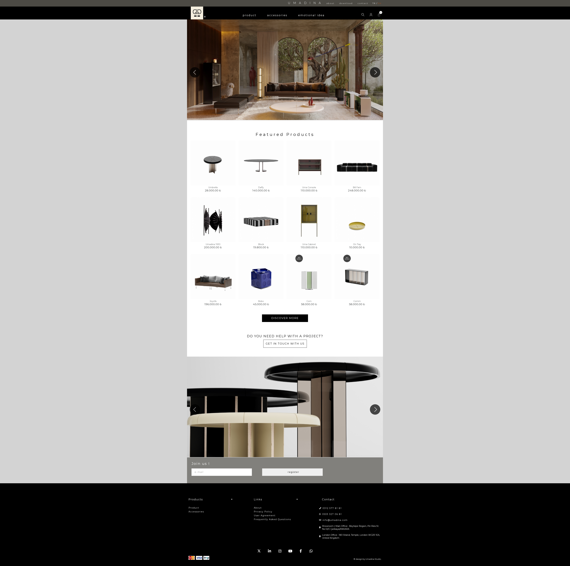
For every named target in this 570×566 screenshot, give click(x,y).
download (346, 3)
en (379, 3)
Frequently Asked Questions (272, 519)
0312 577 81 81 (332, 508)
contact (363, 3)
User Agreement (265, 515)
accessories (277, 15)
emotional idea (311, 15)
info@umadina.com (335, 520)
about (330, 3)
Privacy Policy (263, 512)
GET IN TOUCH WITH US (285, 343)
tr (374, 3)
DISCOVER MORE (285, 318)
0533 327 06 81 (332, 514)
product (249, 15)
